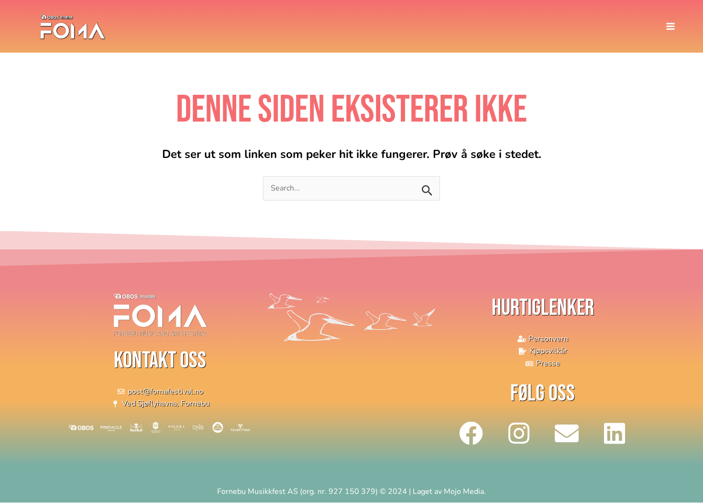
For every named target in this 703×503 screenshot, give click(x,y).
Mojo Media (464, 491)
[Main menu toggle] (670, 26)
